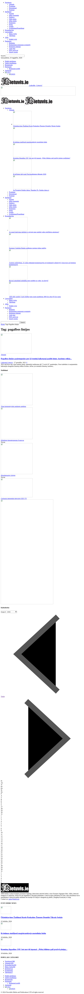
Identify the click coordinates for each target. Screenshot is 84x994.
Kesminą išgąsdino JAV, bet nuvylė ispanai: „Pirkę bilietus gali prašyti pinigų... (34, 949)
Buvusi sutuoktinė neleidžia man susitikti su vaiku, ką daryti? (28, 281)
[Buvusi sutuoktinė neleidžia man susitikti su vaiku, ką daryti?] (18, 279)
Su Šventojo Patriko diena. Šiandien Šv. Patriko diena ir (31, 190)
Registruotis (9, 65)
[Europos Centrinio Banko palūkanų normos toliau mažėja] (18, 246)
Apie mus (12, 48)
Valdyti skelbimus (10, 63)
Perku (11, 24)
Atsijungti (8, 70)
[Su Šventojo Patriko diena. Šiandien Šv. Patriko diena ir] (22, 188)
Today (3, 696)
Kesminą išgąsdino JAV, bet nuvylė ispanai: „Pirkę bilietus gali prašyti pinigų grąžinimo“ (41, 158)
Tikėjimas (12, 36)
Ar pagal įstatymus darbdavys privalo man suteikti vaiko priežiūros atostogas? (34, 232)
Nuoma (11, 13)
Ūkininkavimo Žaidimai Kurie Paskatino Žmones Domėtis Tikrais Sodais (36, 126)
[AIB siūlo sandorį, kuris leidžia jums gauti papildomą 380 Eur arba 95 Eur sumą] (18, 295)
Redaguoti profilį (14, 69)
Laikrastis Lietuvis (7, 362)
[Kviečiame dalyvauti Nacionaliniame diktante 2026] (22, 172)
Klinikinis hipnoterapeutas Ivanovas (12, 440)
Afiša (6, 37)
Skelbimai (8, 12)
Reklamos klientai (15, 47)
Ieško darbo (13, 21)
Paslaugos (12, 23)
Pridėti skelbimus (10, 61)
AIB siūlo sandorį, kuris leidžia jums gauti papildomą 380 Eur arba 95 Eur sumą (35, 297)
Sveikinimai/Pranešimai (16, 28)
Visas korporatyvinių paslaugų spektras (13, 406)
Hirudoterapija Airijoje (8, 475)
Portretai (11, 10)
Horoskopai (13, 8)
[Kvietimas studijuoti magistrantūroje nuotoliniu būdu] (22, 140)
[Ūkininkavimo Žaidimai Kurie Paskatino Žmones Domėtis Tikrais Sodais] (22, 124)
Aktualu (11, 4)
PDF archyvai (13, 50)
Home (3, 324)
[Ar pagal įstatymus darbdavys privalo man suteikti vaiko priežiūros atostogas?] (18, 230)
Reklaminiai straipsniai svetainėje (19, 45)
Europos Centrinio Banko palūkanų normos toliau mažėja (27, 248)
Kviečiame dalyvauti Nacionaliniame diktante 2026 (29, 174)
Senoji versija (13, 52)
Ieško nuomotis (14, 15)
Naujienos (8, 2)
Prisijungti (8, 67)
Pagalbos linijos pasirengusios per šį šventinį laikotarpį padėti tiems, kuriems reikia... (36, 359)
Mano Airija (13, 34)
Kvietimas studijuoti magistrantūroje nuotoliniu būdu (30, 142)
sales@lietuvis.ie (14, 899)
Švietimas (12, 6)
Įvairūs (11, 26)
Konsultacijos (9, 30)
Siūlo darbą (12, 19)
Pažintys (11, 17)
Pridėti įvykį (13, 39)
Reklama (12, 43)
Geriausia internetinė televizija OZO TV (14, 498)
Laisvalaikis (9, 32)
